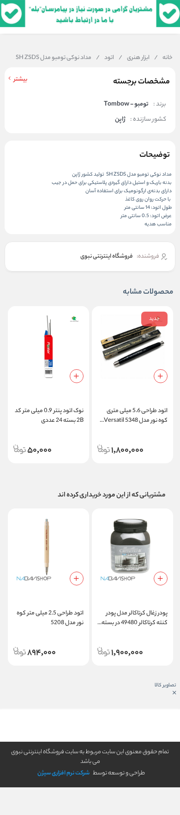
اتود (105, 58)
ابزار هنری (134, 58)
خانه (163, 58)
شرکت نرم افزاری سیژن (63, 773)
